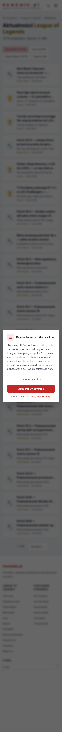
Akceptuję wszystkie (31, 388)
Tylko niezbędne (31, 378)
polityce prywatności (41, 396)
